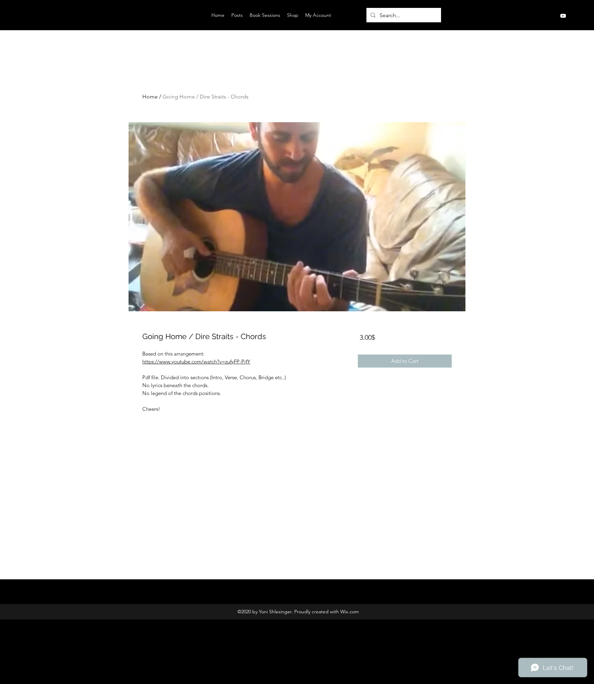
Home (150, 96)
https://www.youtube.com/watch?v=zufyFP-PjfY (196, 361)
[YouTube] (563, 15)
